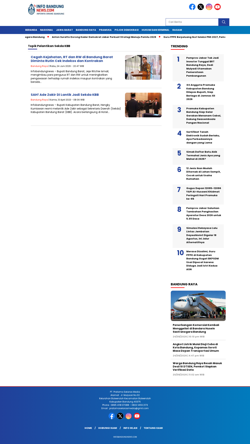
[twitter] (201, 9)
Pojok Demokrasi (127, 30)
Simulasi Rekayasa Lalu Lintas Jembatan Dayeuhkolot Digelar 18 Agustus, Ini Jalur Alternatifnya (201, 235)
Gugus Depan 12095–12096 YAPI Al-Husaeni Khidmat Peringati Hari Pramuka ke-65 (203, 193)
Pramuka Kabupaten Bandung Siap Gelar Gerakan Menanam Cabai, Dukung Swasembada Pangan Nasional (203, 115)
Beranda (31, 30)
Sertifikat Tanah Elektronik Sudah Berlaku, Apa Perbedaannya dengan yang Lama (203, 137)
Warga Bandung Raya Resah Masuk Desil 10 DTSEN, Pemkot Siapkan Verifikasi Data (197, 366)
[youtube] (218, 9)
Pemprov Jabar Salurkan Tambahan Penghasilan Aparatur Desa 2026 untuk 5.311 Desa (203, 213)
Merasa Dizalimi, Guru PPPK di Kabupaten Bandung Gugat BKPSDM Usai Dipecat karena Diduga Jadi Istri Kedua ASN (202, 260)
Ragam (177, 30)
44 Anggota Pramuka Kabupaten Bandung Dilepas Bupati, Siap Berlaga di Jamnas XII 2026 (200, 92)
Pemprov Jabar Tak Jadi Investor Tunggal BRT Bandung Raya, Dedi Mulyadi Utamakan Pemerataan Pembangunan (202, 67)
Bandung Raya (86, 30)
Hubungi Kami (107, 428)
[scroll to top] (239, 438)
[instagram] (210, 9)
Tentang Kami (153, 428)
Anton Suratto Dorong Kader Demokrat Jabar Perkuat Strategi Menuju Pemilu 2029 (94, 37)
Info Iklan (130, 428)
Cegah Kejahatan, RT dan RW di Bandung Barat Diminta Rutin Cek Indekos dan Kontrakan (72, 59)
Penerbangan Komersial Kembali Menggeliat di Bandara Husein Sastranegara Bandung (196, 328)
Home (88, 428)
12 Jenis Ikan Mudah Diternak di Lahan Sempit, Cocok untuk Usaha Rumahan (203, 174)
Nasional (46, 30)
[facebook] (193, 9)
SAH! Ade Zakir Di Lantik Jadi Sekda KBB (65, 94)
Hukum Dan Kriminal (155, 30)
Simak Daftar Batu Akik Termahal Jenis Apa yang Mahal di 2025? (203, 155)
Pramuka (105, 30)
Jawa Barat (64, 30)
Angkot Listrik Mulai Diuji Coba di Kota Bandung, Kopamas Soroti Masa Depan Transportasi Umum (196, 347)
